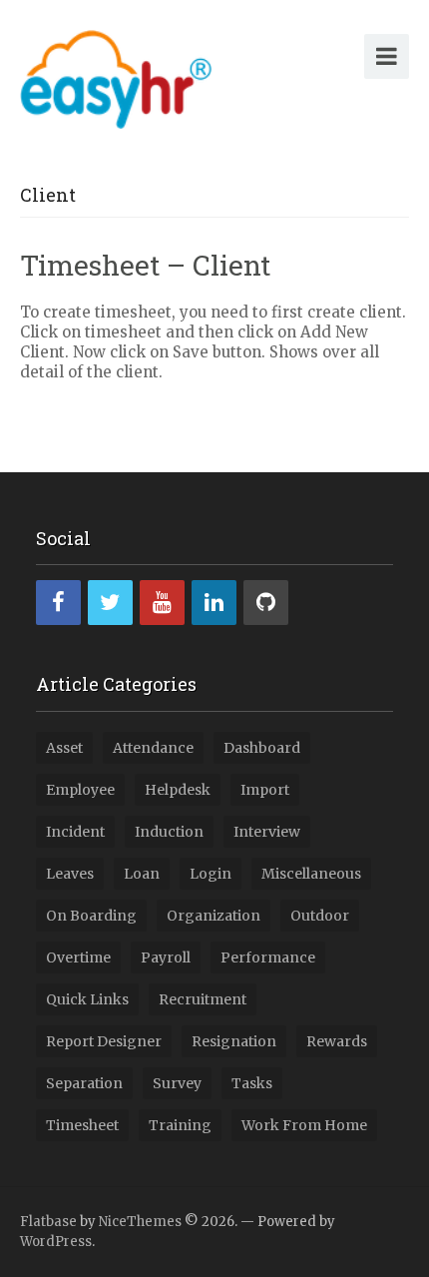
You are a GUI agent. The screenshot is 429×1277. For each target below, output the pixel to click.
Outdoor (319, 916)
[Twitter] (110, 602)
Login (210, 874)
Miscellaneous (311, 874)
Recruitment (202, 999)
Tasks (251, 1083)
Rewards (336, 1041)
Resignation (234, 1041)
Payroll (166, 957)
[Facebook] (58, 602)
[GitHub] (265, 602)
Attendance (153, 748)
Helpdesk (178, 790)
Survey (177, 1083)
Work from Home (304, 1125)
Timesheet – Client (145, 265)
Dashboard (261, 748)
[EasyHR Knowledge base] (116, 75)
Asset (64, 748)
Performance (267, 957)
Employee (80, 790)
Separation (84, 1083)
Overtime (78, 957)
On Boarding (91, 916)
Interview (266, 832)
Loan (142, 874)
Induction (169, 832)
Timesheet (82, 1125)
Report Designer (104, 1041)
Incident (75, 832)
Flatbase (48, 1221)
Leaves (70, 874)
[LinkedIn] (214, 602)
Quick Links (87, 999)
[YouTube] (162, 602)
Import (264, 790)
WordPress (56, 1241)
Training (180, 1125)
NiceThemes (140, 1221)
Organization (213, 916)
